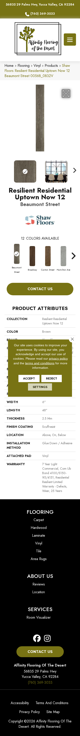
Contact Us (40, 289)
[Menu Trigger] (70, 39)
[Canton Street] (48, 256)
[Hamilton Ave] (63, 256)
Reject (51, 378)
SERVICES (40, 609)
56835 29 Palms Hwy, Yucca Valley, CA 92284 (40, 4)
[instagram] (46, 638)
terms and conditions (39, 363)
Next (73, 169)
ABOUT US (40, 576)
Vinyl (37, 65)
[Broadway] (32, 256)
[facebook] (37, 638)
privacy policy (58, 358)
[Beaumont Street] (16, 254)
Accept (29, 378)
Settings (40, 387)
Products (51, 65)
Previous (6, 169)
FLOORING (40, 512)
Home (9, 65)
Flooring (24, 65)
